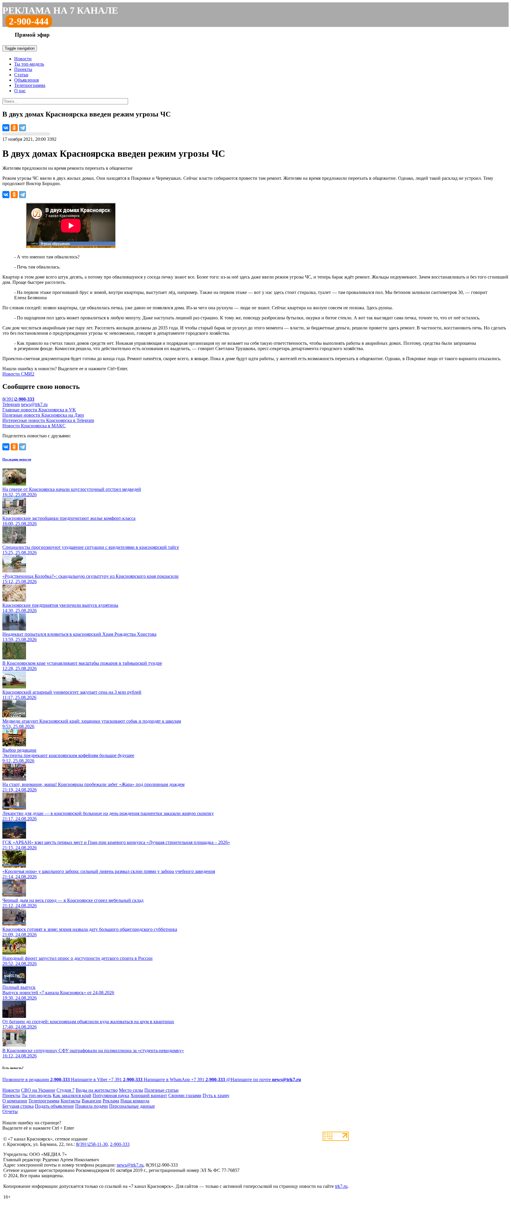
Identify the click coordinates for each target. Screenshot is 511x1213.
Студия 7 (65, 1090)
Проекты (23, 69)
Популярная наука (111, 1095)
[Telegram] (22, 127)
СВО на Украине (38, 1090)
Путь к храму (216, 1095)
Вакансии (91, 1100)
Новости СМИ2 (18, 373)
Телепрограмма (29, 85)
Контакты (70, 1100)
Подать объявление (54, 1106)
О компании (14, 1100)
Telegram (11, 404)
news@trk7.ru (34, 404)
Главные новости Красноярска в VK (39, 409)
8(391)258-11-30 (92, 1144)
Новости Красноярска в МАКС (34, 425)
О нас (20, 90)
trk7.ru (341, 1186)
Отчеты (10, 1111)
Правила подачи (91, 1106)
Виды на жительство (97, 1090)
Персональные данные (132, 1106)
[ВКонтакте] (5, 127)
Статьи (21, 74)
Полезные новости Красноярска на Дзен (43, 415)
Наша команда (134, 1100)
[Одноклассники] (14, 127)
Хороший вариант (148, 1095)
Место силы (131, 1090)
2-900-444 (28, 21)
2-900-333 (120, 1144)
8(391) (18, 399)
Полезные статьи (161, 1090)
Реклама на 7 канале (60, 10)
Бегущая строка (18, 1106)
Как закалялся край (72, 1095)
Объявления (26, 80)
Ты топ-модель (29, 64)
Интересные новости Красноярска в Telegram (48, 420)
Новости (23, 58)
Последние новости (16, 459)
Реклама (111, 1100)
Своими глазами (184, 1095)
